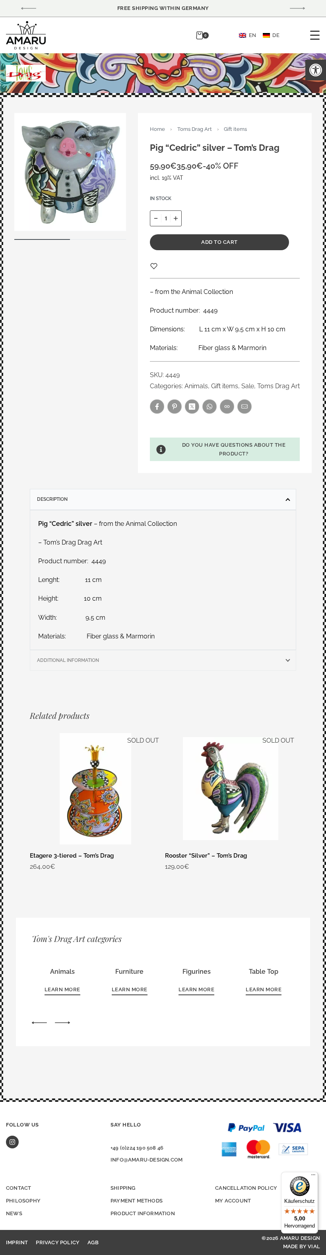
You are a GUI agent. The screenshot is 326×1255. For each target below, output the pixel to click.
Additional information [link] (68, 660)
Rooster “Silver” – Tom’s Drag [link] (206, 855)
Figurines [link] (196, 971)
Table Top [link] (263, 971)
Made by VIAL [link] (301, 1246)
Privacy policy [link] (58, 1242)
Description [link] (52, 499)
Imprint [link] (17, 1242)
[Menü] (313, 1176)
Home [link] (157, 129)
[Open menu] (315, 35)
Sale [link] (247, 386)
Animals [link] (196, 386)
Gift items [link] (235, 129)
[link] (315, 70)
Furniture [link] (129, 971)
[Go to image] (42, 239)
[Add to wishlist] (154, 266)
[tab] (163, 499)
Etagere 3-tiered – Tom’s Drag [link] (72, 855)
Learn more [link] (62, 989)
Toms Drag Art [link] (194, 129)
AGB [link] (93, 1242)
